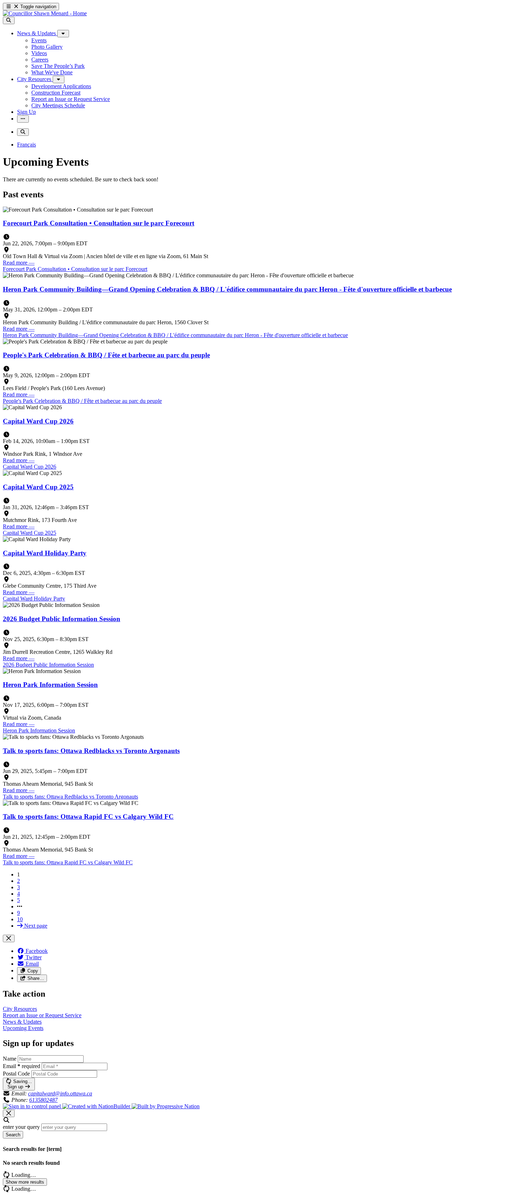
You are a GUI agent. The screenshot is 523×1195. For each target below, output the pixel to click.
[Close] (9, 938)
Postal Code (16, 1074)
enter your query (21, 1127)
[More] (63, 33)
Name (9, 1059)
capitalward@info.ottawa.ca (60, 1093)
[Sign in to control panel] (32, 1106)
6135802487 (43, 1100)
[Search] (9, 20)
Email (21, 1066)
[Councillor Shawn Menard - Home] (45, 13)
